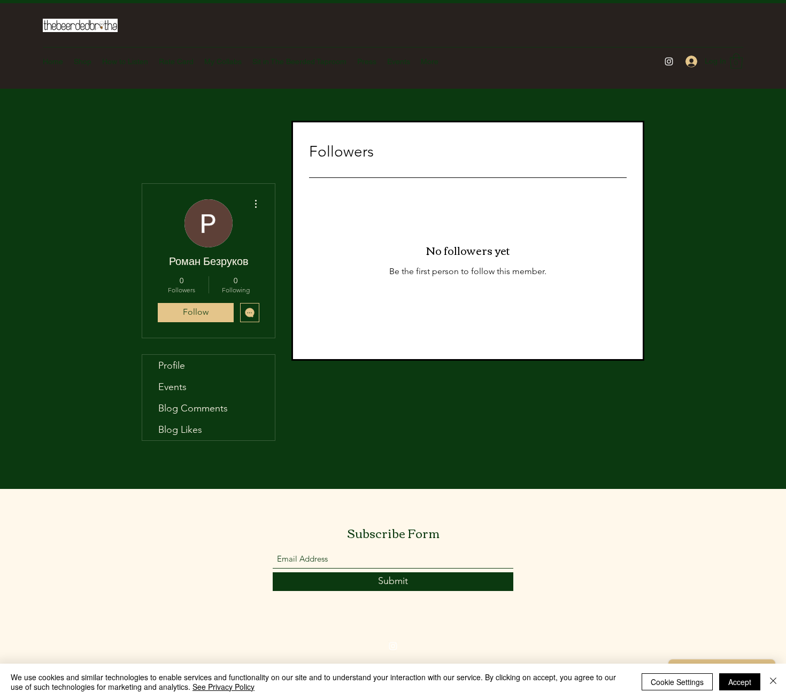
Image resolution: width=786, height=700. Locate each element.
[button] (736, 61)
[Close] (773, 681)
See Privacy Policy (223, 686)
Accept (739, 681)
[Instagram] (669, 61)
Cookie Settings (677, 681)
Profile (171, 365)
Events (172, 387)
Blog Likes (180, 429)
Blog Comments (193, 408)
